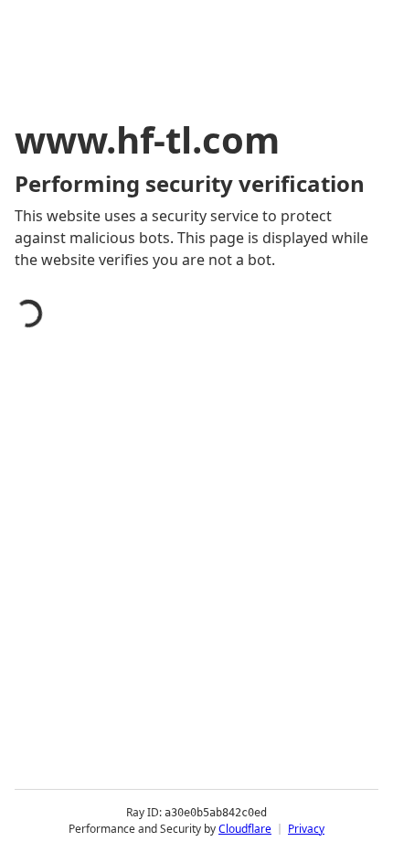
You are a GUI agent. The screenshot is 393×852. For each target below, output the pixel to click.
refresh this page (96, 625)
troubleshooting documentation (148, 698)
